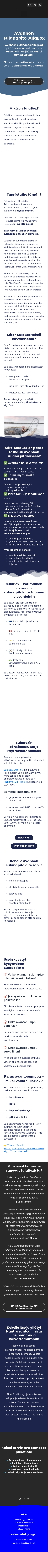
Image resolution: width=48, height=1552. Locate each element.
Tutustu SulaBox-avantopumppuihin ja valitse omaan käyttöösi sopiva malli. (24, 1148)
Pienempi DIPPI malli (15, 781)
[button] (24, 14)
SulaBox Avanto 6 (13, 769)
